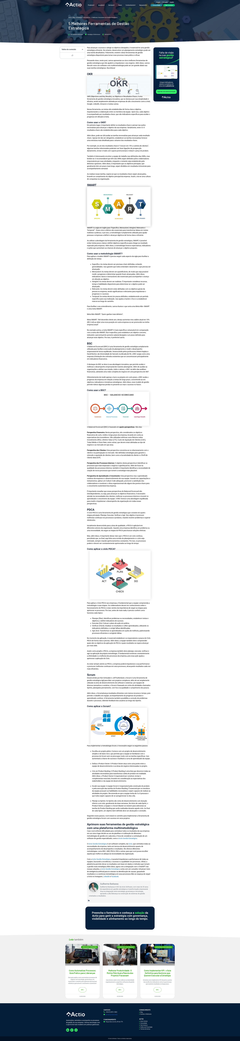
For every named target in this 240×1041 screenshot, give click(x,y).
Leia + (82, 989)
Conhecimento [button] (130, 5)
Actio (130, 844)
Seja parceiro (143, 5)
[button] (82, 49)
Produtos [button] (90, 5)
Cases (120, 5)
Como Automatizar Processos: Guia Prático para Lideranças (82, 971)
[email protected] (111, 1014)
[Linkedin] (89, 900)
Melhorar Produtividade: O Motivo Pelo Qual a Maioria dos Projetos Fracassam (120, 973)
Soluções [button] (101, 5)
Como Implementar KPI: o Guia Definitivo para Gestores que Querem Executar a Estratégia (157, 973)
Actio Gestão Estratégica (97, 844)
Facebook (114, 876)
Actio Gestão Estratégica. (128, 838)
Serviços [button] (110, 5)
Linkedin (106, 876)
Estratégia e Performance (83, 17)
